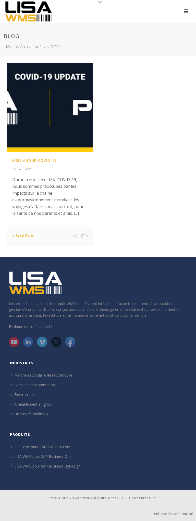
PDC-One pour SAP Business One (42, 446)
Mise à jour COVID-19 (34, 160)
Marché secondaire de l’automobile (43, 375)
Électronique (24, 394)
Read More (24, 235)
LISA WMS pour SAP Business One (42, 456)
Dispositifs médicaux (31, 413)
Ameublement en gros (32, 404)
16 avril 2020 (22, 169)
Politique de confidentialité (31, 326)
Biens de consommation (34, 384)
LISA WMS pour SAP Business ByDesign (47, 466)
